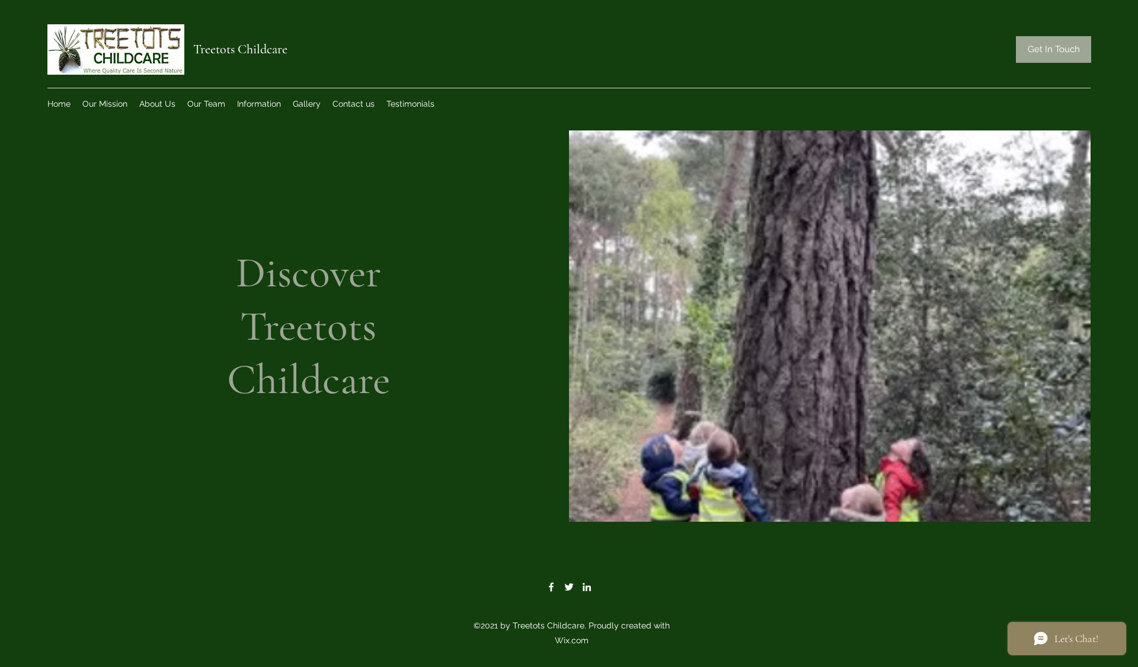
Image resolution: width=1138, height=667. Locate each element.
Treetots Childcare (240, 49)
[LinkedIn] (587, 587)
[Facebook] (551, 587)
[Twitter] (569, 587)
